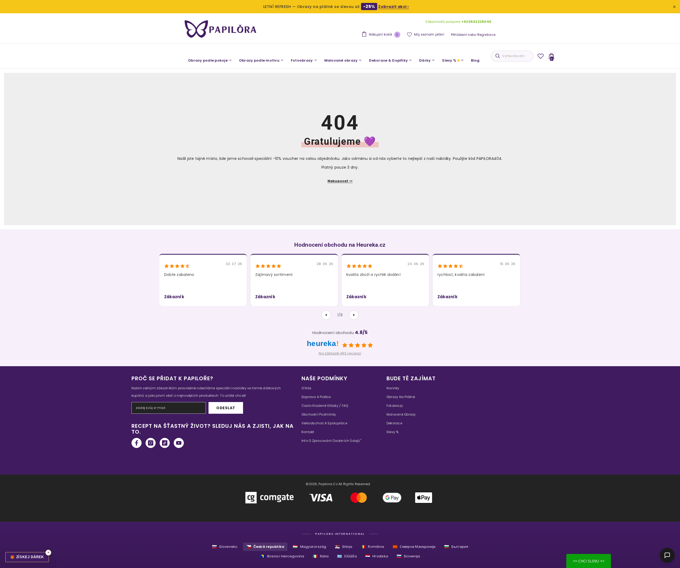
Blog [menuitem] (475, 60)
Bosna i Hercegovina (282, 556)
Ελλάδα (347, 556)
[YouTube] (179, 443)
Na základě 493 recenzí (340, 353)
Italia (321, 556)
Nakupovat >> (340, 181)
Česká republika (265, 546)
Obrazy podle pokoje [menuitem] (208, 60)
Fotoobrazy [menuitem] (302, 60)
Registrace (486, 34)
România (372, 546)
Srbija (343, 546)
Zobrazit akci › (393, 6)
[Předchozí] (326, 315)
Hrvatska (376, 556)
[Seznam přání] (540, 56)
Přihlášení (459, 34)
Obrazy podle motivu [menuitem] (259, 60)
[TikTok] (165, 443)
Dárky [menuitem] (425, 60)
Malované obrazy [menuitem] (341, 60)
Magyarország (309, 546)
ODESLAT (225, 408)
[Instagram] (151, 443)
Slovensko (224, 546)
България (456, 546)
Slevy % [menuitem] (449, 60)
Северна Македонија (414, 546)
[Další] (354, 315)
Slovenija (408, 556)
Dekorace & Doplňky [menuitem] (388, 60)
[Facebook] (136, 443)
